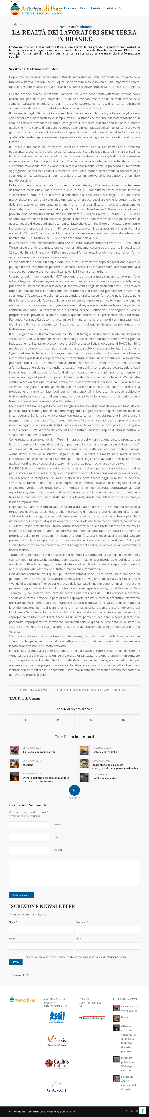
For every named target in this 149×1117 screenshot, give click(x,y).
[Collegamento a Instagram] (21, 24)
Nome (57, 824)
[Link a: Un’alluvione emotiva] (84, 777)
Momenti (28, 765)
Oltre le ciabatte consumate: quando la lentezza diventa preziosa (46, 779)
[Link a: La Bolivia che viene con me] (14, 750)
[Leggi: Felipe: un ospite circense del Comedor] (116, 1078)
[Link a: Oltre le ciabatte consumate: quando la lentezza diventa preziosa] (14, 776)
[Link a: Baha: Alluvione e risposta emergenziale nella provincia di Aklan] (84, 763)
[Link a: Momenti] (14, 763)
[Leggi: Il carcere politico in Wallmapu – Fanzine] (116, 1059)
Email (57, 837)
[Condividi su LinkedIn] (123, 720)
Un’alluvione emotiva (104, 778)
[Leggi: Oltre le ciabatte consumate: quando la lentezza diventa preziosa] (116, 1027)
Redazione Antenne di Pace (97, 690)
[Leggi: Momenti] (116, 1018)
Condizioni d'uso (35, 1111)
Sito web (58, 849)
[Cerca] (121, 8)
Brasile (62, 27)
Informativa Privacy (116, 957)
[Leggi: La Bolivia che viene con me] (116, 1008)
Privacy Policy (52, 1111)
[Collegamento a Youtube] (15, 24)
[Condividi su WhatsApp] (91, 720)
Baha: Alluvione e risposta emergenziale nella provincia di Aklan (115, 766)
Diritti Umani (29, 698)
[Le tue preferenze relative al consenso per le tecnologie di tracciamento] (142, 1110)
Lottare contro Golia (104, 752)
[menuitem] (17, 8)
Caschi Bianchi (80, 27)
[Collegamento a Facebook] (10, 24)
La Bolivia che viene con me (39, 752)
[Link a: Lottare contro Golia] (84, 750)
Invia (16, 962)
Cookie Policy (68, 1111)
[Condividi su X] (58, 720)
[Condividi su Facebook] (25, 720)
